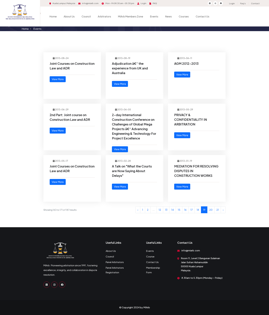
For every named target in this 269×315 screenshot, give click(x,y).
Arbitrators (104, 16)
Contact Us (202, 16)
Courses (184, 16)
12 (160, 209)
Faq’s (243, 3)
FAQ (155, 3)
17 (191, 209)
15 (179, 209)
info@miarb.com (90, 3)
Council (86, 16)
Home (53, 16)
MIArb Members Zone (130, 16)
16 (185, 209)
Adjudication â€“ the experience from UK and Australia (130, 68)
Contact (255, 3)
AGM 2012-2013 (186, 63)
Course (150, 256)
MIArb (146, 307)
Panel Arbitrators (115, 262)
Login (143, 3)
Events (154, 16)
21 (217, 209)
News (168, 16)
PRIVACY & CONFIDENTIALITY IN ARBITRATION (190, 119)
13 (166, 209)
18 (198, 209)
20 (210, 209)
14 (172, 209)
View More (58, 79)
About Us (69, 16)
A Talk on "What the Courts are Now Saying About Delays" (132, 170)
